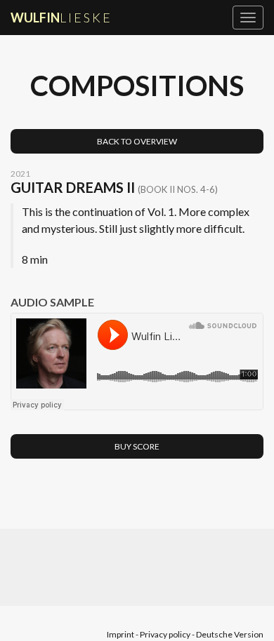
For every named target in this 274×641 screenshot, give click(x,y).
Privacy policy (165, 634)
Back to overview (137, 141)
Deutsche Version (229, 634)
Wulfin (61, 17)
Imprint (120, 634)
